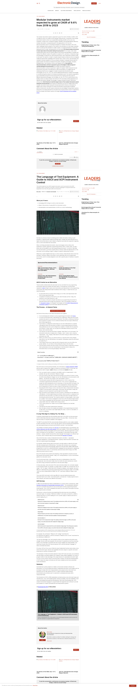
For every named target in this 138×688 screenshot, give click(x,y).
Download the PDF (43, 601)
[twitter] (57, 33)
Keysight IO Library (45, 305)
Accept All (132, 685)
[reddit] (59, 33)
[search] (39, 3)
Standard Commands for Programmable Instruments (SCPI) (50, 495)
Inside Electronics (86, 10)
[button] (37, 3)
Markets (57, 10)
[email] (61, 33)
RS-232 (56, 431)
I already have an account (57, 165)
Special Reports (77, 10)
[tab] (40, 152)
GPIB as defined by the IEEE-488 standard (46, 433)
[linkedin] (55, 33)
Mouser (83, 34)
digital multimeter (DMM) (72, 370)
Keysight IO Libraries (67, 439)
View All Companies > (91, 37)
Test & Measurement (41, 16)
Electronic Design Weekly (66, 10)
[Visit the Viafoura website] (76, 157)
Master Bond (84, 32)
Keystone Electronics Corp (87, 31)
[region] (58, 154)
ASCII (43, 290)
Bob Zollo (39, 191)
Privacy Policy (35, 685)
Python (74, 318)
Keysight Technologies (51, 191)
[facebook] (53, 33)
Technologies (51, 10)
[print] (78, 33)
